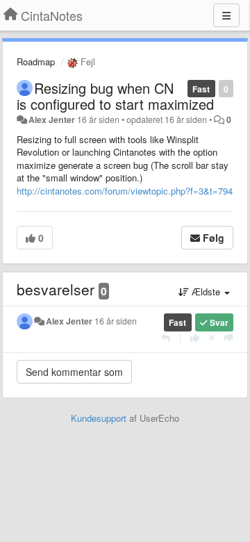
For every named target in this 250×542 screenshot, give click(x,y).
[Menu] (226, 15)
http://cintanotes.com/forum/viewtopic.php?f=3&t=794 (125, 190)
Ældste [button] (206, 291)
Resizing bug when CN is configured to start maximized (115, 96)
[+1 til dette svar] (194, 337)
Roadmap (36, 61)
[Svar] (165, 337)
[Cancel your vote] (211, 337)
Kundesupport (98, 418)
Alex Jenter (51, 119)
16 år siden (115, 321)
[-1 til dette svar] (228, 337)
